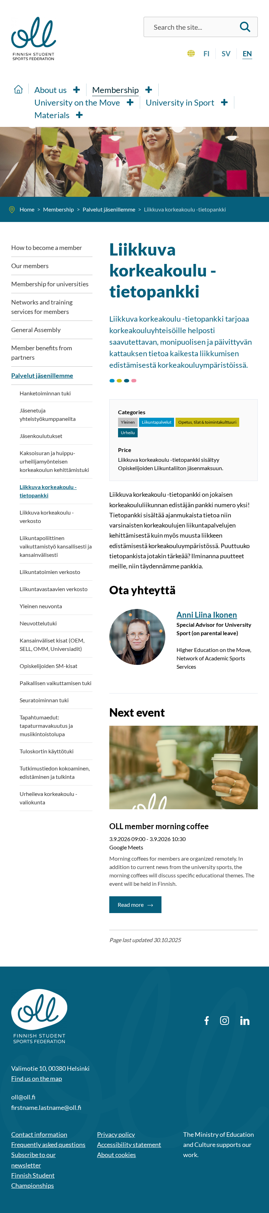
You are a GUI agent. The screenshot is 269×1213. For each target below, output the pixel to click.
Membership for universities (50, 284)
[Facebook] (207, 1020)
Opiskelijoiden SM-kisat (48, 665)
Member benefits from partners (41, 352)
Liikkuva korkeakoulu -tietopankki (48, 490)
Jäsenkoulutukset (41, 435)
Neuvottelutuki (38, 623)
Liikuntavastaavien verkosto (54, 589)
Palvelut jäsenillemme (42, 375)
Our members (30, 266)
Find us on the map (36, 1078)
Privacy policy (116, 1134)
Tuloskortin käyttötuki (47, 751)
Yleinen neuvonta (41, 606)
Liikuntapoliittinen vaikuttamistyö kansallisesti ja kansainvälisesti (56, 546)
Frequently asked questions (48, 1144)
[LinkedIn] (244, 1020)
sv (226, 53)
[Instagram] (224, 1020)
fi (206, 53)
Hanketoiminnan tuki (45, 393)
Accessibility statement (129, 1144)
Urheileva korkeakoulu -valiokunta (48, 797)
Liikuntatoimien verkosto (50, 571)
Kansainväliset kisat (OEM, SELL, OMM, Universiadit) (52, 644)
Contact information (39, 1134)
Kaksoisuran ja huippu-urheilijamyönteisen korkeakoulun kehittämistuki (54, 461)
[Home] (18, 89)
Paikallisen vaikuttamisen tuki (55, 683)
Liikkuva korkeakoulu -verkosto (47, 516)
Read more (139, 904)
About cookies (116, 1154)
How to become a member (46, 247)
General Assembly (36, 329)
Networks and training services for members (42, 306)
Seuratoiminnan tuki (44, 700)
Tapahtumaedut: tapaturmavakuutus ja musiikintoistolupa (46, 725)
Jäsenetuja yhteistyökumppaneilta (48, 414)
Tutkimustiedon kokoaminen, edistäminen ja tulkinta (55, 772)
